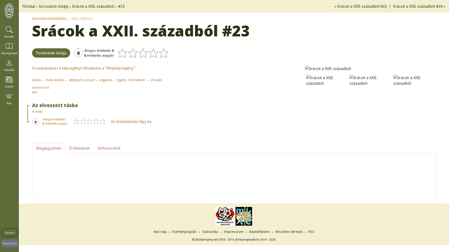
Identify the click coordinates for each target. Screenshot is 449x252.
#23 (121, 6)
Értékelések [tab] (79, 148)
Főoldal (28, 6)
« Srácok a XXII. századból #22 (361, 6)
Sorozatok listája (53, 6)
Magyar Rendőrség (49, 18)
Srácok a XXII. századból (93, 6)
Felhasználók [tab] (109, 148)
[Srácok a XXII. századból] (370, 68)
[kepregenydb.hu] (9, 11)
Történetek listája (51, 53)
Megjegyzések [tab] (48, 148)
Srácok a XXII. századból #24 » (419, 6)
